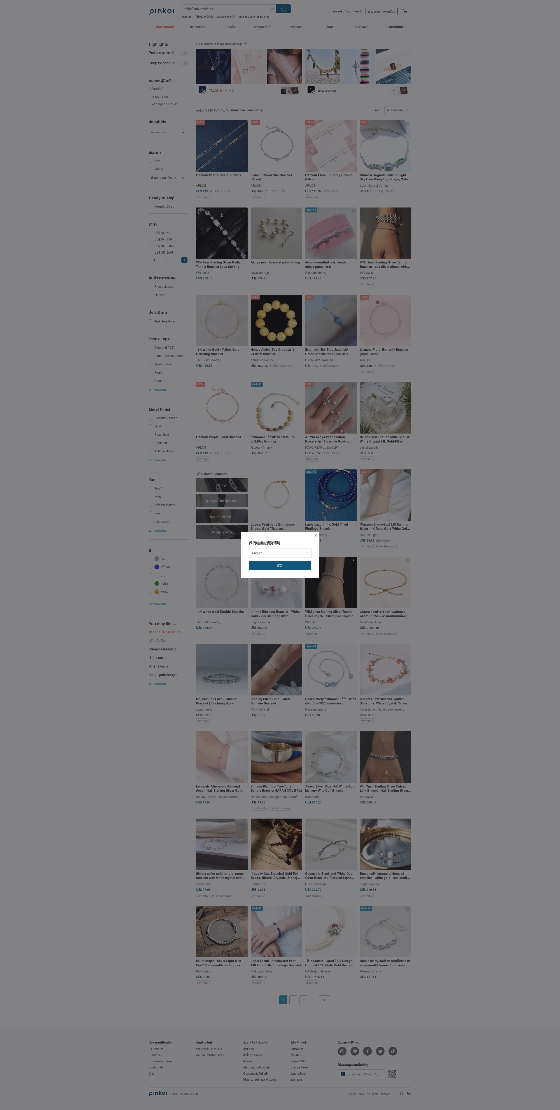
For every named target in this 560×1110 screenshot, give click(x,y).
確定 (280, 565)
